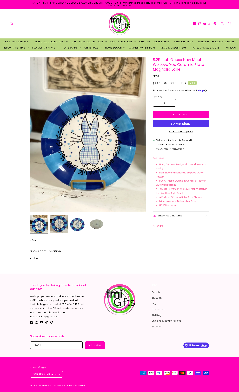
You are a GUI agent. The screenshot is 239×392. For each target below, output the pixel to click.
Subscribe (95, 345)
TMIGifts (42, 385)
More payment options (181, 131)
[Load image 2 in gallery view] (59, 224)
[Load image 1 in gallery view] (39, 224)
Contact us (158, 309)
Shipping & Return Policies (166, 320)
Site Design (55, 385)
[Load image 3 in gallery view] (78, 224)
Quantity (157, 96)
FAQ (154, 303)
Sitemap (156, 326)
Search (156, 292)
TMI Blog (156, 315)
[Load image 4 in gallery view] (98, 224)
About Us (157, 298)
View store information (170, 149)
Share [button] (160, 225)
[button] (11, 23)
